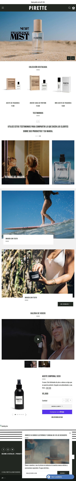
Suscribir (62, 473)
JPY (2, 478)
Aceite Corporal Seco (51, 376)
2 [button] (17, 414)
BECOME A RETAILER (8, 454)
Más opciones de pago (57, 417)
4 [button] (21, 414)
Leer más (48, 388)
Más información (65, 304)
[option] (38, 36)
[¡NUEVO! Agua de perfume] (38, 86)
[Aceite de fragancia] (13, 86)
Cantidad (44, 400)
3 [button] (19, 414)
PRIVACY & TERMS (21, 454)
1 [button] (36, 59)
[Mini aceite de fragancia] (63, 86)
